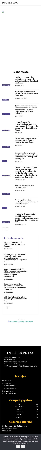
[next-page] (7, 228)
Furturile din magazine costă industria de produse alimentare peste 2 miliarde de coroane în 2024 (27, 218)
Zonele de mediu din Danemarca (24, 187)
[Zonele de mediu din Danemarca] (7, 189)
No (23, 446)
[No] (38, 442)
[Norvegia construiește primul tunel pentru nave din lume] (7, 95)
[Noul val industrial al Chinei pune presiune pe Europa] (32, 245)
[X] (20, 370)
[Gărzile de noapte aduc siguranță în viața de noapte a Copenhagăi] (7, 142)
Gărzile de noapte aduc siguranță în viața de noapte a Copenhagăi (25, 141)
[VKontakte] (24, 370)
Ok (18, 446)
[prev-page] (3, 228)
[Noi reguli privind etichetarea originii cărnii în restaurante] (7, 203)
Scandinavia (6, 85)
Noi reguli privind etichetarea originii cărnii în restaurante (26, 202)
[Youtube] (28, 370)
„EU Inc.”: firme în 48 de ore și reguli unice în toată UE (15, 299)
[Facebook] (12, 370)
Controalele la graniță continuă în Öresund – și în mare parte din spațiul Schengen (26, 156)
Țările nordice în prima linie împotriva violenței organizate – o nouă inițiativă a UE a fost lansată (26, 110)
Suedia (5, 161)
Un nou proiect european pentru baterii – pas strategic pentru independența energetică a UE (15, 258)
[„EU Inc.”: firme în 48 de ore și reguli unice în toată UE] (32, 300)
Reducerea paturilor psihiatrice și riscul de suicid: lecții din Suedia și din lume (26, 80)
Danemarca (6, 146)
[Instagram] (16, 370)
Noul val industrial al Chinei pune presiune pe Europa (14, 244)
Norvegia (5, 99)
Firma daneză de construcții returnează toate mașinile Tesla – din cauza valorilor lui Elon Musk (26, 126)
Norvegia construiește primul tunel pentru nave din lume (26, 94)
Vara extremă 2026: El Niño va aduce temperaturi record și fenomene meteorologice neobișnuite (15, 272)
